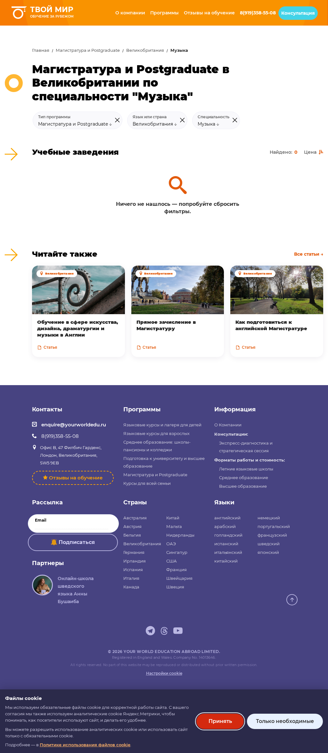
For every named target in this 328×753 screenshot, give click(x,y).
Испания (133, 569)
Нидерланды (180, 535)
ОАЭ (171, 543)
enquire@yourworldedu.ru (73, 425)
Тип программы (54, 117)
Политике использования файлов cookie (85, 744)
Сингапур (176, 552)
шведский (269, 543)
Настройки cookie (164, 673)
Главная (40, 50)
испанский (226, 543)
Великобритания (145, 50)
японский (268, 552)
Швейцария (179, 578)
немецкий (269, 517)
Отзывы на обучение (76, 478)
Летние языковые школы (246, 468)
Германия (133, 552)
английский (227, 517)
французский (272, 535)
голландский (228, 535)
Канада (131, 586)
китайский (226, 560)
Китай (172, 517)
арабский (225, 526)
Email (40, 520)
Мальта (174, 526)
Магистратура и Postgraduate (88, 50)
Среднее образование (243, 477)
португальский (274, 526)
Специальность (213, 117)
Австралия (135, 517)
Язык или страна (150, 117)
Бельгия (132, 535)
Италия (131, 578)
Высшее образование (243, 486)
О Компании (228, 424)
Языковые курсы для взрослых (156, 433)
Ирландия (134, 560)
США (171, 560)
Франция (176, 569)
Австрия (132, 526)
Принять (220, 721)
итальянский (228, 552)
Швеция (175, 586)
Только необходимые (285, 721)
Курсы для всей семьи (147, 483)
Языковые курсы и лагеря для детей (162, 424)
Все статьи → (308, 254)
